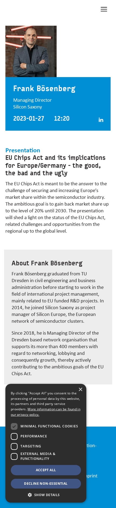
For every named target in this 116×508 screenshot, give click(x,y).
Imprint (89, 475)
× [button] (80, 390)
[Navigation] (104, 8)
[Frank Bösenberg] (98, 118)
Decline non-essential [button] (45, 483)
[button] (46, 494)
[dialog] (45, 443)
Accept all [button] (46, 470)
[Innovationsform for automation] (32, 8)
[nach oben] (105, 501)
